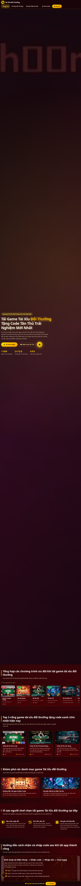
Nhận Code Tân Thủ (28, 344)
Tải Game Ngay (10, 344)
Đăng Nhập (47, 6)
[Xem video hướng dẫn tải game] (39, 344)
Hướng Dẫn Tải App (17, 6)
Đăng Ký (57, 6)
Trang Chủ (6, 6)
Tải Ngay (51, 883)
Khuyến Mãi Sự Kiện (32, 6)
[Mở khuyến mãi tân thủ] (4, 875)
